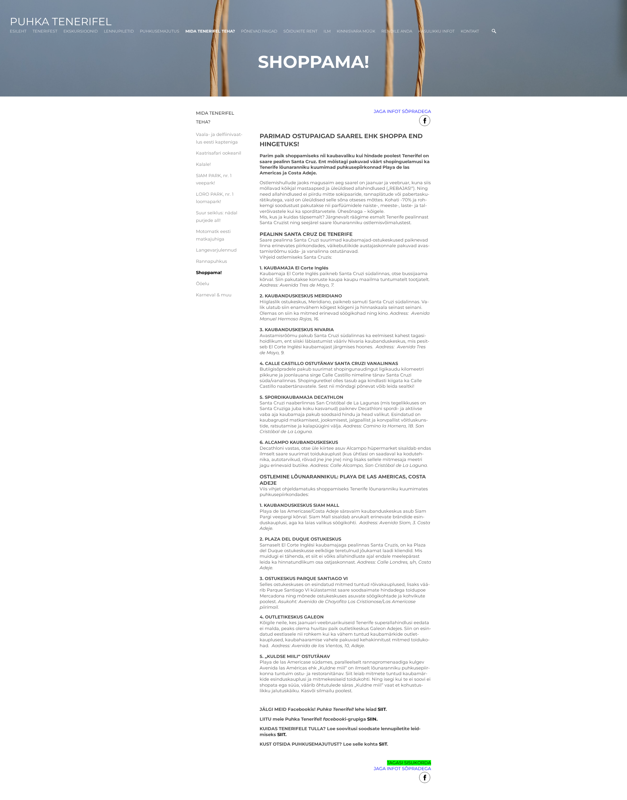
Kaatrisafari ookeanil (218, 153)
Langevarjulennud (216, 250)
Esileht (18, 31)
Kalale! (203, 164)
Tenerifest (45, 31)
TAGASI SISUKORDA (409, 762)
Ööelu (202, 283)
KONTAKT (470, 31)
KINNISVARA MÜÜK (356, 31)
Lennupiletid (119, 31)
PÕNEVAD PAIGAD (259, 31)
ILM (327, 31)
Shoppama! (209, 272)
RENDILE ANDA (396, 31)
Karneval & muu (213, 295)
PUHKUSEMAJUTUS (159, 31)
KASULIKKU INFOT (436, 31)
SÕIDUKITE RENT (300, 31)
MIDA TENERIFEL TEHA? (210, 31)
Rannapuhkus (211, 261)
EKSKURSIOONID (80, 31)
